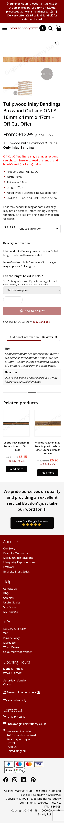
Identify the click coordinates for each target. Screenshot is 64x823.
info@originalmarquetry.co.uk (27, 724)
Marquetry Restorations (18, 558)
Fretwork (8, 567)
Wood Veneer (11, 647)
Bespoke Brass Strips (16, 571)
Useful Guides (11, 602)
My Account (10, 612)
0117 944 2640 (16, 716)
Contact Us (10, 588)
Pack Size (9, 227)
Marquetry (9, 642)
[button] (55, 43)
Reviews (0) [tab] (49, 337)
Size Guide (9, 607)
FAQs (6, 593)
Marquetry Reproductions (19, 562)
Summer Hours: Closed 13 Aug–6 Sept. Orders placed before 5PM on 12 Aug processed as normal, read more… (32, 7)
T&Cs (6, 633)
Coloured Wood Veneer (17, 652)
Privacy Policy (11, 638)
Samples (8, 598)
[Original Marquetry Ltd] (24, 27)
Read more (16, 469)
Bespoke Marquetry (15, 553)
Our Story (9, 548)
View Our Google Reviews (32, 521)
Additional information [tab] (24, 337)
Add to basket (34, 311)
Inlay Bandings (41, 321)
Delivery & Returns (14, 629)
